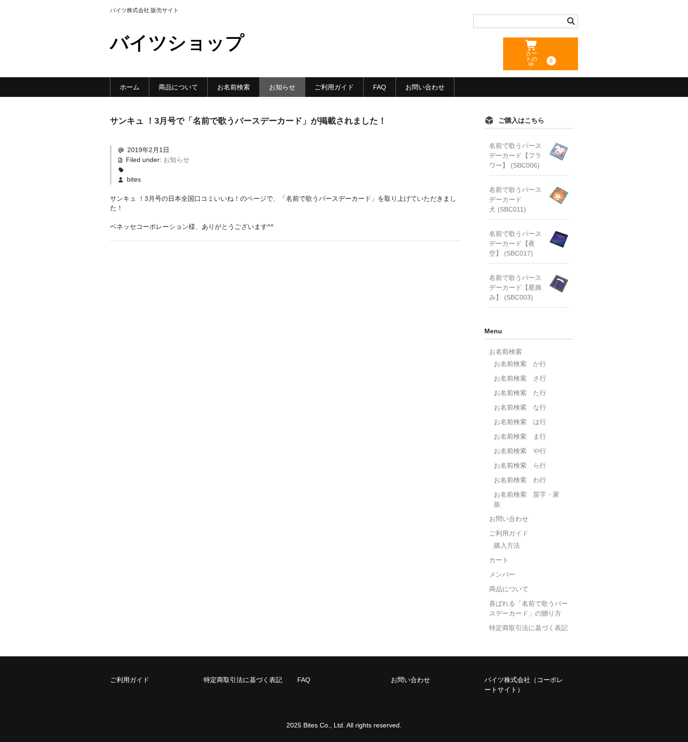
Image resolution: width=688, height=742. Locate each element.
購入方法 (507, 545)
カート (499, 560)
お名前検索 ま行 (520, 436)
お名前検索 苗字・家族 (526, 499)
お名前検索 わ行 (520, 480)
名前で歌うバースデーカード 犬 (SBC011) (515, 199)
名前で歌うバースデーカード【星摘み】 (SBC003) (515, 287)
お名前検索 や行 (520, 451)
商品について (178, 87)
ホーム (129, 87)
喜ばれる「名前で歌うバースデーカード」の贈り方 (528, 608)
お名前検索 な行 (520, 407)
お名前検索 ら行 (520, 465)
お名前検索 (233, 87)
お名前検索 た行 (520, 393)
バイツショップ (177, 42)
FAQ (379, 87)
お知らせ (282, 87)
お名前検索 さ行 (520, 378)
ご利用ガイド (334, 87)
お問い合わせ (425, 87)
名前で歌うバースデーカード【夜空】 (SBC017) (515, 243)
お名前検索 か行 (520, 363)
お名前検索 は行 (520, 422)
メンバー (502, 574)
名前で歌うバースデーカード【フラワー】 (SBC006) (515, 155)
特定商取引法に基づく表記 (528, 628)
